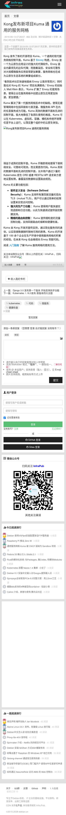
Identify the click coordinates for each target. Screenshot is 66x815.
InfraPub (14, 256)
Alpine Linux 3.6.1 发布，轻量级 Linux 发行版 (28, 726)
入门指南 (14, 245)
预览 (16, 334)
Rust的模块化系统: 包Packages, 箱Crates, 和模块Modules (34, 559)
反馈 (25, 788)
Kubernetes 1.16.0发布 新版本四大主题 (33, 293)
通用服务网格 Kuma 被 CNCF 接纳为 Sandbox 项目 (31, 546)
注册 (16, 428)
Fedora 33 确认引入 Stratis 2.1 (21, 554)
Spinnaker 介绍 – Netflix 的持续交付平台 (26, 742)
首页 (7, 16)
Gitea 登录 (34, 447)
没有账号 (52, 328)
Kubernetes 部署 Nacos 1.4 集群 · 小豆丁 (26, 567)
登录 (32, 328)
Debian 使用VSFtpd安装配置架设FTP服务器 (28, 535)
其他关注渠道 (33, 515)
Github (35, 788)
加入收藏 (8, 264)
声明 (44, 788)
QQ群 (17, 788)
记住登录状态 (13, 417)
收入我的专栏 (17, 278)
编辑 (7, 334)
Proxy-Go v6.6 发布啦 (17, 737)
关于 (8, 788)
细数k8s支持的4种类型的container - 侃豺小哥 (28, 586)
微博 (18, 264)
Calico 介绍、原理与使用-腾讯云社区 (24, 591)
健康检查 (13, 307)
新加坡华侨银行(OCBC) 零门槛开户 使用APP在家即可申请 (34, 763)
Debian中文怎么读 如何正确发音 (22, 731)
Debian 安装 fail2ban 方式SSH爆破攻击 (26, 747)
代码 (30, 303)
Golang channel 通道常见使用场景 (23, 758)
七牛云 (19, 805)
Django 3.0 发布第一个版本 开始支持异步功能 (36, 290)
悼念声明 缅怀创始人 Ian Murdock (23, 721)
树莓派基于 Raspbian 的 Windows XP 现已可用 (29, 752)
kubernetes (14, 303)
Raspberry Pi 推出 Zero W (19, 540)
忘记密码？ (57, 428)
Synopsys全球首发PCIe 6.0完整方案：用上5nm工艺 (31, 578)
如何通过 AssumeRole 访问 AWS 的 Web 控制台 (30, 771)
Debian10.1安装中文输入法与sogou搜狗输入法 (29, 573)
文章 (16, 16)
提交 (55, 380)
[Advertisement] (28, 654)
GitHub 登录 (33, 439)
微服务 (45, 303)
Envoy (40, 60)
